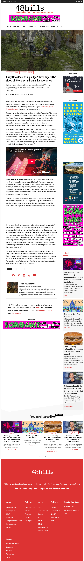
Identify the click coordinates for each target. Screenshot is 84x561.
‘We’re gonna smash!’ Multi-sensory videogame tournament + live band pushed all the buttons (73, 277)
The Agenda (67, 328)
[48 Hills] (34, 8)
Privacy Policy (10, 554)
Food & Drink (68, 367)
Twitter (49, 310)
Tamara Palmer (53, 451)
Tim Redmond (73, 449)
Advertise (9, 550)
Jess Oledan (11, 449)
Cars (14, 269)
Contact (8, 557)
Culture (23, 72)
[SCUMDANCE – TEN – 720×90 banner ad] (34, 21)
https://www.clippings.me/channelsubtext (30, 286)
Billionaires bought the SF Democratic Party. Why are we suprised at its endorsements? (73, 389)
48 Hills (32, 446)
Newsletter (9, 547)
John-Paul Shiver (13, 94)
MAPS (19, 269)
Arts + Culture (12, 72)
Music (30, 72)
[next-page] (45, 456)
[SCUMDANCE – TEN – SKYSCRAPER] (73, 246)
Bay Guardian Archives (71, 510)
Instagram (16, 313)
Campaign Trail (69, 407)
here (38, 308)
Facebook (41, 310)
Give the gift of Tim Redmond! (72, 315)
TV (23, 269)
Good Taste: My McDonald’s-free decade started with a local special (73, 350)
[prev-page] (39, 456)
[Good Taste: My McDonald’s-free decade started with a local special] (73, 338)
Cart (65, 513)
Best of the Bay (69, 507)
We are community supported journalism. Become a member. (42, 488)
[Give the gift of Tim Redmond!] (73, 306)
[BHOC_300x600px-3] (73, 203)
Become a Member (12, 544)
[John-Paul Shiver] (12, 289)
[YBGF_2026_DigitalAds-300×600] (73, 143)
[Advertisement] (73, 153)
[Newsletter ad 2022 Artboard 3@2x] (73, 92)
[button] (62, 26)
